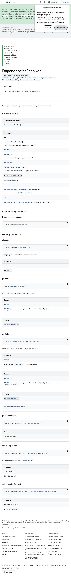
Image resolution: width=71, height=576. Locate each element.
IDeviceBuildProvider (10, 80)
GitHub (4, 554)
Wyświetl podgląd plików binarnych (12, 545)
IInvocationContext (28, 202)
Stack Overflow (52, 551)
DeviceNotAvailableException (14, 406)
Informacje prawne (27, 565)
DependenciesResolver (12, 125)
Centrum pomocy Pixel (54, 539)
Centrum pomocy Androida (56, 536)
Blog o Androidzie (30, 542)
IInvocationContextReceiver (30, 80)
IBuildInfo (14, 142)
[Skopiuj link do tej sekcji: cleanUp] (11, 240)
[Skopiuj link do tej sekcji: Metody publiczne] (23, 235)
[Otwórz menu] (3, 2)
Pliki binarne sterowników (9, 551)
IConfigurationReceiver (46, 78)
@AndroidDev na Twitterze (33, 539)
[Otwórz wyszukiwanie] (41, 2)
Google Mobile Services (55, 548)
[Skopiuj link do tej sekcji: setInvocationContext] (23, 484)
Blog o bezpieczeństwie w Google (35, 545)
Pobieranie (5, 542)
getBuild (7, 155)
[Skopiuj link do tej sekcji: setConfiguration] (19, 446)
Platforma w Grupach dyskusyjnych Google (35, 549)
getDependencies (10, 180)
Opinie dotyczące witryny (58, 565)
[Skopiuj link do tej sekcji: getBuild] (11, 279)
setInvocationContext (12, 202)
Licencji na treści (53, 521)
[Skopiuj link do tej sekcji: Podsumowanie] (20, 114)
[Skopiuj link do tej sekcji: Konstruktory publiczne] (29, 212)
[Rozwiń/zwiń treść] (13, 46)
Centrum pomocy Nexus (55, 542)
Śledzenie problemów (54, 554)
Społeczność (16, 565)
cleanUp (7, 142)
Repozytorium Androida (9, 536)
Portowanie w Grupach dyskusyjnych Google (32, 557)
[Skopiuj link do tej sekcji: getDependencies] (19, 416)
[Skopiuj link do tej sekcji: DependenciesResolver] (24, 217)
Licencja (37, 565)
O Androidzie (6, 565)
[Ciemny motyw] (67, 223)
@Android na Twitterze (32, 536)
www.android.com (53, 545)
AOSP (3, 41)
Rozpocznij (61, 28)
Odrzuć (48, 28)
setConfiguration (10, 189)
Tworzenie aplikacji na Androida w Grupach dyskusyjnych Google (34, 553)
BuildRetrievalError (11, 324)
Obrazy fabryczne (7, 548)
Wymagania (5, 539)
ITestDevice (15, 167)
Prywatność (45, 565)
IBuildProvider (30, 78)
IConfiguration (22, 189)
